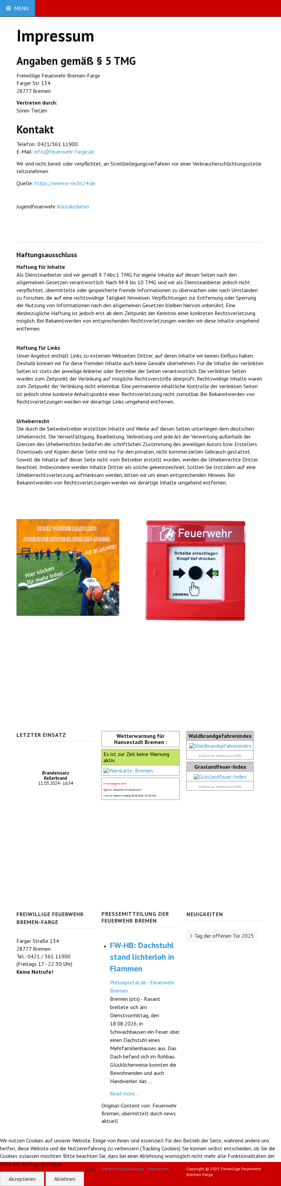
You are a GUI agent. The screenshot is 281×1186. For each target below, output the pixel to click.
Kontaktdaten (73, 206)
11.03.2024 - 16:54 (55, 778)
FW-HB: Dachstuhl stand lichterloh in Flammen (142, 956)
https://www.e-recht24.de (65, 183)
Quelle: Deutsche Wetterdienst (122, 789)
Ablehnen (64, 1178)
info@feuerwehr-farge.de (64, 151)
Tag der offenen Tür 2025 (224, 935)
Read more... (124, 1093)
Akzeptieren (22, 1178)
